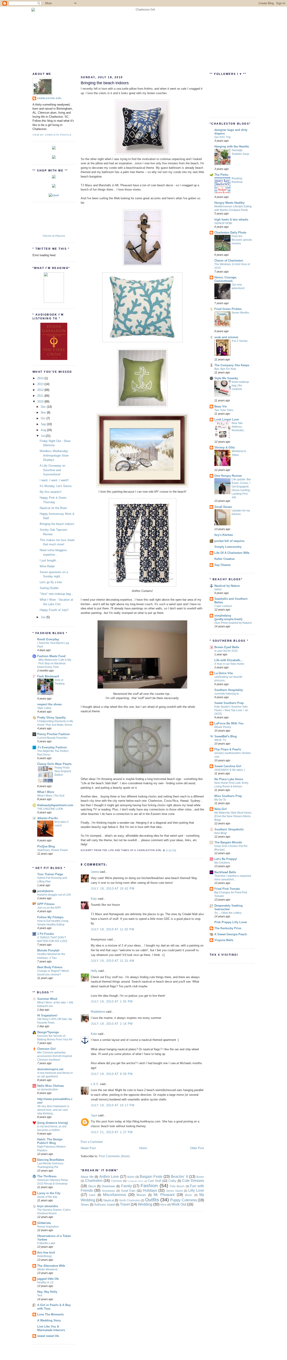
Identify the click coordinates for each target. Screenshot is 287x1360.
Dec (44, 406)
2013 (40, 384)
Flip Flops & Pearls (227, 749)
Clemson (116, 1180)
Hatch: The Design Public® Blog (50, 1141)
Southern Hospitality (228, 690)
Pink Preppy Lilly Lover (230, 922)
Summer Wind (47, 999)
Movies (141, 1195)
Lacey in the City (48, 1193)
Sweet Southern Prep (229, 703)
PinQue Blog (46, 846)
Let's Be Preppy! (225, 859)
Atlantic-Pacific (47, 818)
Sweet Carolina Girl (227, 766)
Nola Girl (220, 809)
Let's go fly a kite (51, 582)
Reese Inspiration (48, 1226)
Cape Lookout (223, 606)
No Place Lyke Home (228, 779)
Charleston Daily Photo (230, 232)
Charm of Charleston (228, 260)
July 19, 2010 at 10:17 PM (113, 1105)
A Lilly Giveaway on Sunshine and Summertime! (52, 470)
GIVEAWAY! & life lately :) (229, 769)
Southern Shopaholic (229, 829)
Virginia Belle (223, 940)
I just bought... (49, 560)
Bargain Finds (151, 1176)
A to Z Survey (240, 340)
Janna (95, 871)
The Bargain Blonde (228, 842)
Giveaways (108, 1190)
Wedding (145, 1204)
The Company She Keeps (231, 365)
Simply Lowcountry (227, 546)
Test (39, 1295)
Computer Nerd (135, 1181)
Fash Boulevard (48, 676)
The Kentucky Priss (227, 928)
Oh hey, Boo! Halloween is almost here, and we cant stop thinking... (53, 1110)
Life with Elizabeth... (228, 660)
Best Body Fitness (49, 967)
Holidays (150, 1190)
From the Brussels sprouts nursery (242, 240)
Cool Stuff (154, 1180)
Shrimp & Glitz (224, 447)
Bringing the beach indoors (57, 524)
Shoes (85, 1204)
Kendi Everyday (48, 639)
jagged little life (48, 1278)
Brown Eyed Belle (226, 647)
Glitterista (44, 1223)
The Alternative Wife (51, 1265)
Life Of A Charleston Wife (231, 552)
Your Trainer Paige (50, 874)
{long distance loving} (52, 1122)
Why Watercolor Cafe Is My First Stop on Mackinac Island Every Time (54, 663)
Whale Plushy (222, 727)
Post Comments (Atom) (114, 1156)
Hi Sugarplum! (47, 1015)
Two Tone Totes (223, 410)
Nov (44, 412)
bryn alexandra (47, 1206)
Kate (94, 1033)
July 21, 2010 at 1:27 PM (112, 1132)
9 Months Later (46, 1243)
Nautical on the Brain (53, 508)
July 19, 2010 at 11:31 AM (113, 960)
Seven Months (240, 312)
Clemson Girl (46, 1048)
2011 (40, 395)
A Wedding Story (49, 1320)
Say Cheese (222, 565)
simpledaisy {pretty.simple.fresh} (228, 617)
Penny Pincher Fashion (53, 734)
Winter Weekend (47, 1269)
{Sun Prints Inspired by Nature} (233, 622)
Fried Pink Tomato (227, 888)
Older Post (197, 1148)
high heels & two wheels (231, 219)
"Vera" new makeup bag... (56, 594)
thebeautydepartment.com (55, 805)
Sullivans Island (104, 1204)
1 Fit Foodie (45, 934)
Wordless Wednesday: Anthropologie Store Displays (54, 455)
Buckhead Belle (225, 872)
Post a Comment (92, 1141)
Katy (94, 898)
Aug (44, 430)
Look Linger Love (226, 419)
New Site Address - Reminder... (239, 427)
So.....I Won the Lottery (227, 912)
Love (92, 1195)
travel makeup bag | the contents (240, 385)
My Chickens (222, 862)
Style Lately (44, 708)
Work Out (178, 1204)
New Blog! (220, 833)
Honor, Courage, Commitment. (225, 279)
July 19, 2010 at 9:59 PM (112, 1074)
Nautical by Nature (227, 585)
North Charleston (129, 1200)
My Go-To (220, 799)
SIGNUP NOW (223, 223)
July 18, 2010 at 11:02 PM (113, 929)
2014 (40, 378)
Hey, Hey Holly (47, 1291)
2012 (40, 390)
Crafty (172, 1180)
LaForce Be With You (229, 723)
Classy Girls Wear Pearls (54, 764)
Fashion (149, 1185)
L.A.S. (95, 1084)
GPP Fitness (45, 904)
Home (143, 1148)
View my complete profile (52, 135)
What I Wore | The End (50, 795)
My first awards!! (50, 492)
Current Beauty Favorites (52, 737)
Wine (163, 1204)
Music (188, 1194)
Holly (94, 970)
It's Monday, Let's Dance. (56, 486)
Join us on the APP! (49, 907)
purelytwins (45, 891)
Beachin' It (179, 1176)
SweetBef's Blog (225, 736)
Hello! (218, 589)
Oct (43, 418)
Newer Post (88, 1148)
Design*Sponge (48, 1032)
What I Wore (45, 792)
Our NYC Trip (222, 137)
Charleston (93, 1180)
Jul (43, 435)
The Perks (221, 174)
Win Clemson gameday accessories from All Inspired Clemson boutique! (54, 1056)
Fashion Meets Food (51, 656)
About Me (87, 1176)
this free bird (46, 1252)
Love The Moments (50, 1314)
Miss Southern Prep (228, 796)
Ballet (130, 1176)
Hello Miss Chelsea (50, 1085)
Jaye (94, 1115)
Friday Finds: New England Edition (62, 771)
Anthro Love (109, 1176)
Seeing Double (49, 588)
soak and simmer (226, 337)
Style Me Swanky (226, 378)
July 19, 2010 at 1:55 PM (112, 1001)
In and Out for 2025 (226, 650)
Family (126, 1186)
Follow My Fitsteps (50, 917)
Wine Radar (47, 566)
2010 (40, 401)
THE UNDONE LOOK (50, 808)
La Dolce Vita (223, 673)
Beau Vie (220, 406)
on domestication (47, 1089)
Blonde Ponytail (48, 950)
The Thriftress (47, 1176)
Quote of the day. (47, 1196)
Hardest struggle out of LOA (54, 894)
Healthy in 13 (45, 1282)
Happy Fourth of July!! (54, 610)
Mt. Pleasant (164, 1195)
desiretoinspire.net (50, 1069)
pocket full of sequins (229, 541)
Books (200, 1176)
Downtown (108, 1186)
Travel (125, 1204)
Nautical (108, 1200)
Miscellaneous (114, 1195)
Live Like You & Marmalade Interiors (51, 1328)
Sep (44, 424)
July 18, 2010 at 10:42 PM (113, 888)
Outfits (152, 1199)
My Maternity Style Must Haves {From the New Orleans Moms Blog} (233, 816)
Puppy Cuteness (183, 1200)
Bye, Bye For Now (225, 368)
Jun (43, 617)
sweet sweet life (48, 1336)
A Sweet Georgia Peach (230, 934)
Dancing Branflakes (50, 1159)
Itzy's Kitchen (223, 535)
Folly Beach (177, 1186)
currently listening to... (227, 693)
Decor (92, 1186)
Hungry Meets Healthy (229, 202)
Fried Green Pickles (228, 309)
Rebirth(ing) (44, 1256)
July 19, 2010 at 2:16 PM (112, 1023)
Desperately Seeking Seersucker (228, 907)
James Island (174, 1190)
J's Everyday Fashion (52, 747)
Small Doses (223, 507)
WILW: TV (220, 740)
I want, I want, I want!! (54, 480)
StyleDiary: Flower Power (52, 850)
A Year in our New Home (229, 663)
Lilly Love (196, 1190)
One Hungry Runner (228, 475)
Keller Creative (224, 559)
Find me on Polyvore (54, 235)
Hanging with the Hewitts (231, 146)
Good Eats (128, 1190)
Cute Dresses (193, 1180)
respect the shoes (49, 704)
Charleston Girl (49, 98)
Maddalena (98, 1011)
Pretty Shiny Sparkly (51, 717)
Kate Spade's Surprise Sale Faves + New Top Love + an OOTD (231, 710)
